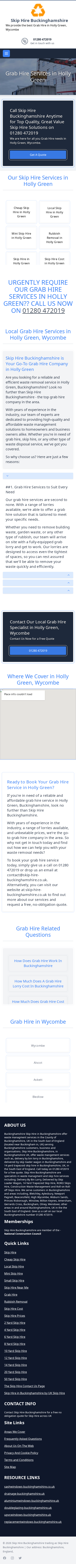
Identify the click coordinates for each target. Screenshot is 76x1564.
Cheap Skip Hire (14, 1259)
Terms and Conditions (19, 1460)
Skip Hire (10, 1252)
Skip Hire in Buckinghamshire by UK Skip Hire (34, 1393)
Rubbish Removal (15, 1302)
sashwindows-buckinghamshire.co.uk (29, 1487)
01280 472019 (43, 310)
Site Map (10, 1467)
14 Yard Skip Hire (15, 1365)
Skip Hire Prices (14, 1316)
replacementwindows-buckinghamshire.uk (33, 1522)
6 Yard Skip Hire (14, 1337)
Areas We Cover (14, 1432)
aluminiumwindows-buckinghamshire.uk (31, 1501)
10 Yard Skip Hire (15, 1351)
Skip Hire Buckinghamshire (39, 20)
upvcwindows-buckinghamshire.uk (27, 1515)
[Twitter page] (20, 1558)
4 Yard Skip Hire (14, 1330)
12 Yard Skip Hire (15, 1358)
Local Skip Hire (14, 1266)
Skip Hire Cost (13, 1309)
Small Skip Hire (14, 1280)
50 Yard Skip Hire (15, 1379)
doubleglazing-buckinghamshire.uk (28, 1508)
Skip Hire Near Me (16, 1287)
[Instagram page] (12, 1558)
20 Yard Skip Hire (15, 1372)
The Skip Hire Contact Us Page (24, 1386)
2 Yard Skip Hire (14, 1323)
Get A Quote (38, 155)
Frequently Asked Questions (23, 1439)
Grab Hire (10, 1295)
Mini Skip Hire (13, 1273)
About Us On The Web (19, 1446)
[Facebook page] (4, 1558)
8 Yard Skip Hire (14, 1344)
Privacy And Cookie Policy (21, 1453)
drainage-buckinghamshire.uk (24, 1494)
